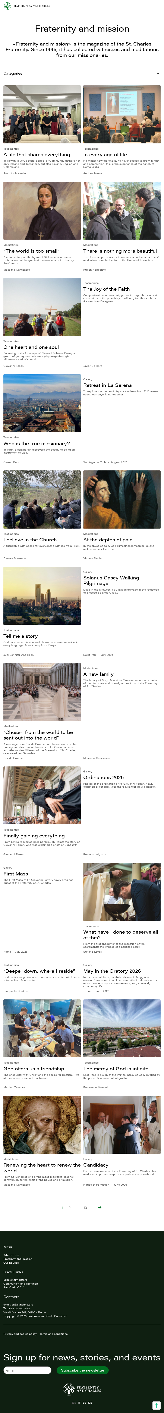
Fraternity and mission (17, 1258)
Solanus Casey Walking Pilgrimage (111, 580)
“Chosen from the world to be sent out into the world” (38, 735)
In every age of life (105, 154)
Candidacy (95, 1165)
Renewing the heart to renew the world (42, 1167)
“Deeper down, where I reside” (39, 971)
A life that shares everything (36, 154)
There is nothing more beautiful (120, 251)
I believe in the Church (30, 539)
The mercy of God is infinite (115, 1068)
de (90, 1402)
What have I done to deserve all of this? (120, 934)
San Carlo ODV (13, 1287)
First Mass (15, 874)
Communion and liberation (20, 1283)
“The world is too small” (31, 251)
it (79, 1402)
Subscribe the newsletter (82, 1370)
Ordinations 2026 (103, 777)
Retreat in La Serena (107, 385)
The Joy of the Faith (106, 289)
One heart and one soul (31, 347)
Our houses (11, 1262)
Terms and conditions (54, 1333)
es (84, 1402)
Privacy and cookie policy (20, 1333)
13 (85, 1207)
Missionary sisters (15, 1279)
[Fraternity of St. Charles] (26, 6)
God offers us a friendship (33, 1068)
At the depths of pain (108, 539)
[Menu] (158, 6)
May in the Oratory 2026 (112, 971)
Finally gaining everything (34, 835)
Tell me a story (20, 636)
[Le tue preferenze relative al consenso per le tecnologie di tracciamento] (156, 1405)
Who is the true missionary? (36, 443)
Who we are (11, 1255)
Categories (12, 73)
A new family (98, 674)
